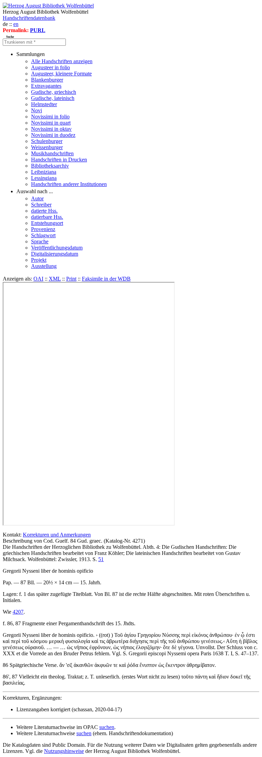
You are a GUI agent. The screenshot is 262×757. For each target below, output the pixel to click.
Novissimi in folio (50, 116)
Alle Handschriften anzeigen (61, 61)
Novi (36, 110)
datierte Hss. (44, 211)
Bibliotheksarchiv (50, 166)
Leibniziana (43, 172)
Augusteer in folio (50, 67)
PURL (37, 30)
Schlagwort (43, 235)
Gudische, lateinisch (52, 98)
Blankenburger (47, 80)
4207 (18, 612)
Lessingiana (44, 178)
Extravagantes (46, 86)
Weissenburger (47, 147)
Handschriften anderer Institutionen (69, 184)
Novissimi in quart (51, 123)
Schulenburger (46, 141)
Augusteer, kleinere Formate (61, 73)
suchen (106, 727)
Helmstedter (44, 104)
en (15, 24)
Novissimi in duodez (53, 135)
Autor (37, 198)
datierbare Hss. (47, 217)
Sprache (39, 241)
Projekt (38, 260)
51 (101, 559)
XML (55, 279)
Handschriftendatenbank (29, 18)
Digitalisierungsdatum (54, 254)
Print (71, 279)
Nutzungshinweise (64, 751)
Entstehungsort (47, 223)
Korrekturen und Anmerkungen (57, 535)
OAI (38, 279)
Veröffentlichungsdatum (57, 248)
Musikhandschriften (52, 153)
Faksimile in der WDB (106, 279)
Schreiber (41, 205)
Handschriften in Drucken (59, 159)
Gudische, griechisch (53, 92)
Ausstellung (44, 266)
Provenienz (43, 229)
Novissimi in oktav (51, 129)
